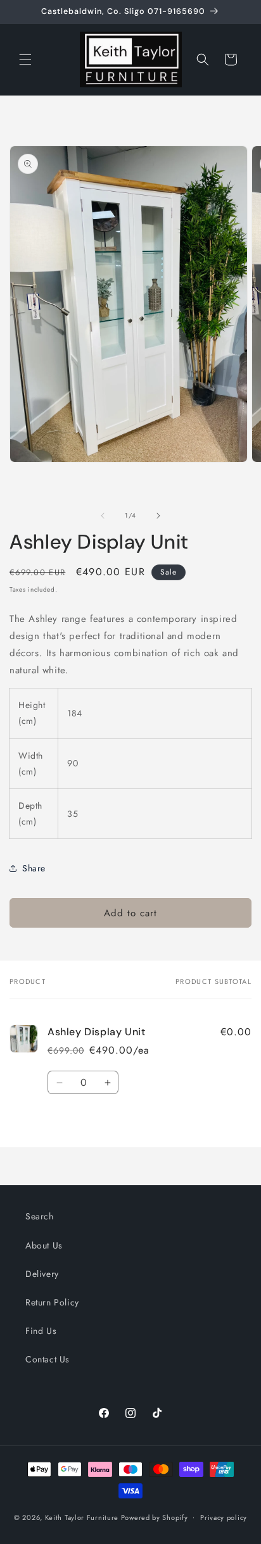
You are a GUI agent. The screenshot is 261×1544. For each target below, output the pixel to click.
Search (39, 1216)
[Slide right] (158, 516)
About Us (44, 1245)
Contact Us (47, 1359)
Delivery (42, 1273)
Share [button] (34, 868)
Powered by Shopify (154, 1517)
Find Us (40, 1330)
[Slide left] (103, 516)
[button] (25, 59)
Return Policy (52, 1302)
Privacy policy (223, 1517)
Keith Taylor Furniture (81, 1517)
